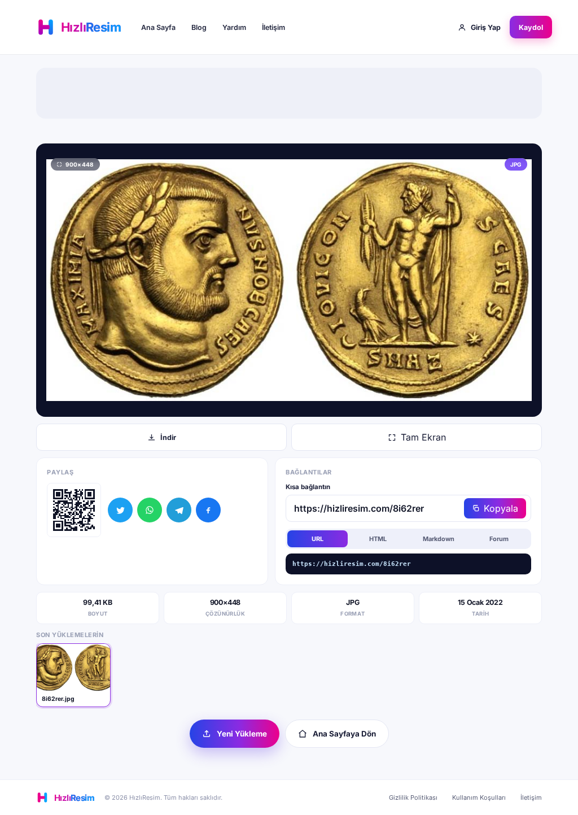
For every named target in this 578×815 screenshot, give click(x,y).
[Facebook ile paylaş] (208, 510)
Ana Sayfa (158, 27)
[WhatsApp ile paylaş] (149, 510)
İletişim (273, 27)
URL (317, 539)
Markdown (438, 539)
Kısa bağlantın (308, 487)
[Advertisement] (289, 93)
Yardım (234, 27)
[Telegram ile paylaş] (179, 510)
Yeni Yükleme (242, 733)
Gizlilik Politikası (413, 797)
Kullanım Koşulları (479, 797)
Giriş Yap (486, 27)
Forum (499, 539)
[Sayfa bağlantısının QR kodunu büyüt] (74, 510)
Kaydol (531, 27)
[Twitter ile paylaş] (120, 510)
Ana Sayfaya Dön (344, 733)
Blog (199, 27)
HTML (378, 539)
